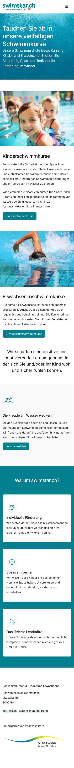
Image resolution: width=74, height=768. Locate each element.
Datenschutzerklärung (33, 710)
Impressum (10, 710)
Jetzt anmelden (16, 446)
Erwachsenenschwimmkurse (24, 334)
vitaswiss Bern (34, 726)
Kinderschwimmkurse (19, 216)
